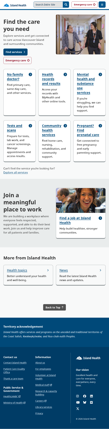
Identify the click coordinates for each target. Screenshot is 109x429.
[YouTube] (77, 402)
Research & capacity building (46, 393)
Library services (43, 407)
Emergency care (83, 4)
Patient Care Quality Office (14, 370)
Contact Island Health (15, 362)
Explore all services (15, 172)
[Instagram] (77, 396)
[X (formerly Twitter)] (77, 408)
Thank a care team (13, 378)
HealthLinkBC (10, 396)
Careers (39, 400)
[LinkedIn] (91, 396)
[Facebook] (84, 396)
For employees (43, 368)
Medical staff (42, 384)
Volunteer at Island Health (45, 377)
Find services (14, 52)
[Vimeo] (91, 402)
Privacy (39, 413)
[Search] (66, 4)
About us (40, 362)
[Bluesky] (84, 402)
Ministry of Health (13, 402)
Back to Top (53, 307)
